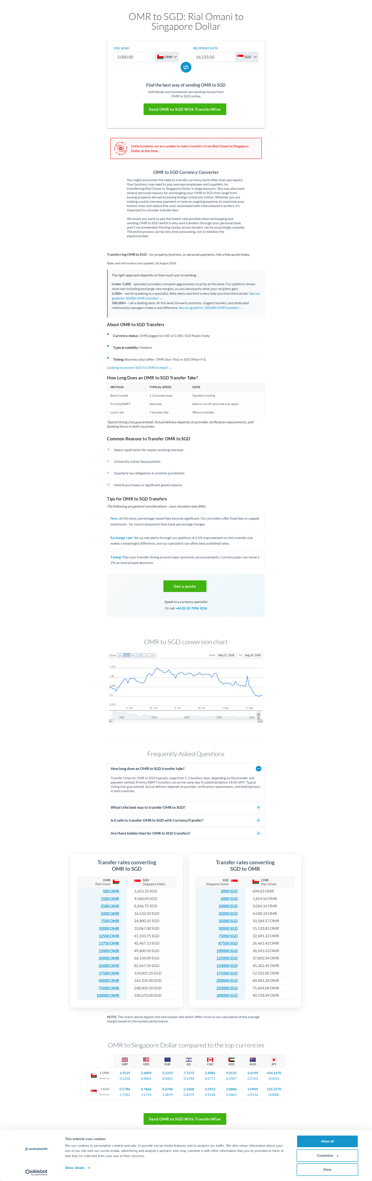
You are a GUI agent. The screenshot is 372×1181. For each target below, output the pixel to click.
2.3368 (188, 1089)
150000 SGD (227, 965)
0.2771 (210, 1078)
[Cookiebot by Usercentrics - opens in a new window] (36, 1172)
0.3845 (146, 1078)
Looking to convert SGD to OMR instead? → (139, 367)
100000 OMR (107, 995)
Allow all (327, 1141)
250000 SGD (227, 988)
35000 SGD (228, 921)
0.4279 (189, 1094)
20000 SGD (228, 913)
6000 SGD (229, 898)
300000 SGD (227, 995)
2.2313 (167, 1073)
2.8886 (231, 1089)
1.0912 (210, 1089)
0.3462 (231, 1094)
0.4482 (167, 1078)
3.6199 (252, 1073)
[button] (184, 586)
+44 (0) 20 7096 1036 (191, 608)
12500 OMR (109, 936)
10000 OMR (109, 928)
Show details (75, 1168)
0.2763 (253, 1078)
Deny (327, 1169)
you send (121, 48)
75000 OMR (109, 988)
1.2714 (146, 1094)
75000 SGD (228, 936)
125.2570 (274, 1089)
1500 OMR (110, 898)
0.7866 (146, 1089)
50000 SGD (228, 928)
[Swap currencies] (186, 67)
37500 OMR (109, 973)
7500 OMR (110, 921)
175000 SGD (227, 973)
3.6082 (210, 1073)
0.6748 (167, 1089)
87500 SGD (228, 943)
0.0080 (274, 1094)
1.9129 (124, 1073)
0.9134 (253, 1094)
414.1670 (274, 1073)
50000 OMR (109, 980)
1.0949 (252, 1089)
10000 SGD (228, 906)
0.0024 (274, 1078)
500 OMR (111, 891)
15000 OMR (109, 951)
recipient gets (205, 48)
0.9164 (210, 1094)
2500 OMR (110, 906)
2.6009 (146, 1073)
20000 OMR (109, 958)
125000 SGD (227, 958)
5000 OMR (110, 913)
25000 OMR (109, 965)
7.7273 (188, 1073)
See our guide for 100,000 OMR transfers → (211, 307)
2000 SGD (229, 891)
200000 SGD (227, 980)
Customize (325, 1155)
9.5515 (231, 1073)
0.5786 (124, 1089)
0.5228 (125, 1078)
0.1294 (189, 1078)
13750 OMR (109, 943)
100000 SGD (227, 951)
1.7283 (125, 1094)
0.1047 (231, 1078)
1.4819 (167, 1094)
